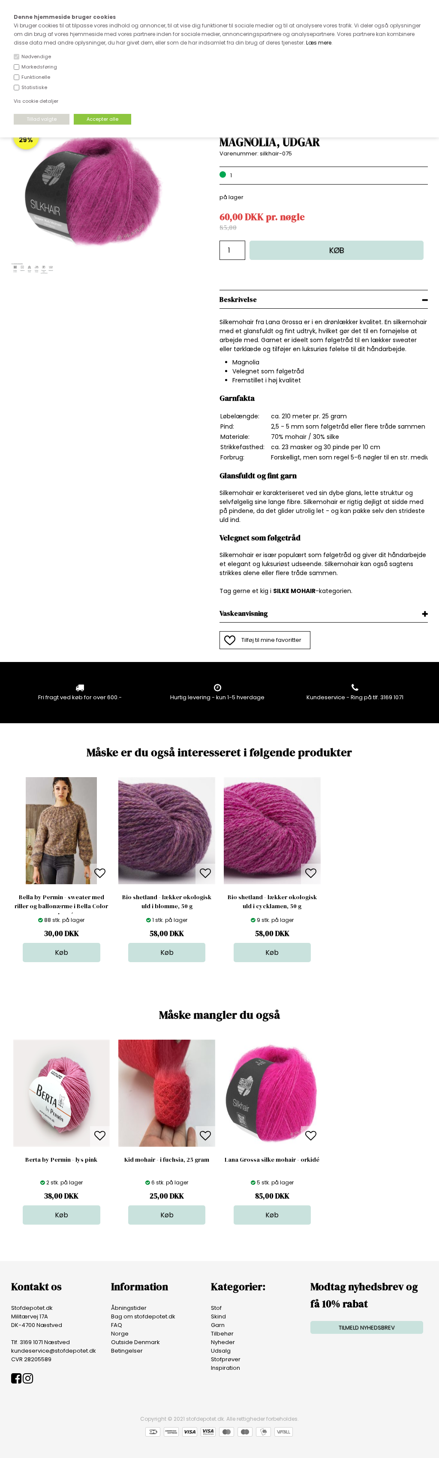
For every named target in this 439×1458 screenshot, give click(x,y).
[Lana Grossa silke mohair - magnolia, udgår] (94, 258)
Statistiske (34, 87)
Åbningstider (129, 1308)
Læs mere (318, 42)
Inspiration (225, 1368)
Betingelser (127, 1351)
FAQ (116, 1325)
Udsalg (221, 1351)
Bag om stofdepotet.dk (143, 1316)
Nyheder (223, 1342)
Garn (218, 1325)
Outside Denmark (135, 1342)
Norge (120, 1334)
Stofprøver (226, 1359)
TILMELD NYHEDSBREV (367, 1328)
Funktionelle (35, 77)
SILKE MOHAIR (294, 591)
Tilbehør (222, 1334)
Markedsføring (39, 66)
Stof (216, 1308)
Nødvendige (36, 56)
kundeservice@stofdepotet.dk (53, 1351)
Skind (218, 1316)
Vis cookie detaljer (36, 101)
